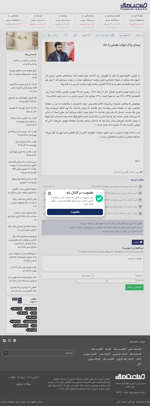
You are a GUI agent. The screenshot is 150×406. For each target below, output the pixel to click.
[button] (49, 193)
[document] (75, 203)
